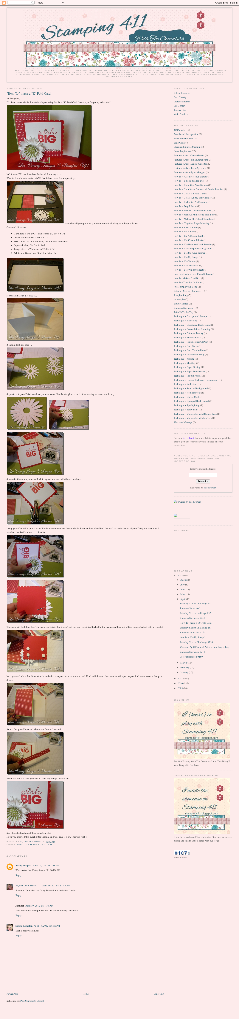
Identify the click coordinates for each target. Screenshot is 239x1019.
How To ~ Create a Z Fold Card (35, 844)
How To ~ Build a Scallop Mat (189, 180)
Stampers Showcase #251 (192, 618)
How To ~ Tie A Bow (184, 231)
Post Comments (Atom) (32, 1000)
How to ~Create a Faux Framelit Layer (193, 274)
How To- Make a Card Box (187, 278)
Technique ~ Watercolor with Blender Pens (195, 413)
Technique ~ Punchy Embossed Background (196, 380)
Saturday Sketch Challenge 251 (196, 627)
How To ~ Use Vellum (184, 261)
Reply (18, 875)
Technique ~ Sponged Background (191, 401)
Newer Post (12, 993)
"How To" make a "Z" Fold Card (196, 622)
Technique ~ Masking (185, 363)
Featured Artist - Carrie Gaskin (189, 155)
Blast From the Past (183, 138)
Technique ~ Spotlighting (187, 405)
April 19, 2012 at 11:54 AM (39, 905)
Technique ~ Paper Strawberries (189, 371)
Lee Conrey (179, 105)
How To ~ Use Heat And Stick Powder (193, 244)
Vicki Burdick (181, 114)
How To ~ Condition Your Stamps (191, 185)
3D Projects (179, 129)
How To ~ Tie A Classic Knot (188, 235)
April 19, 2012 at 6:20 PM (47, 925)
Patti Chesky (180, 97)
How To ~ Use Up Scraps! (192, 637)
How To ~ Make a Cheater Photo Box (192, 210)
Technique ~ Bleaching (185, 320)
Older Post (159, 993)
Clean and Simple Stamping (188, 146)
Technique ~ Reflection (185, 384)
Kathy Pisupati (23, 865)
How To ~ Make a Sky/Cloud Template (193, 218)
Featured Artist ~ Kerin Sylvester (190, 168)
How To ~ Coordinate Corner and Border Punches (199, 189)
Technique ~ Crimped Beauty (188, 333)
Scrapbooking (181, 295)
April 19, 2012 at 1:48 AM (46, 865)
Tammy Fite (180, 110)
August (184, 579)
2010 (180, 683)
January (184, 672)
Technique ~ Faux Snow (186, 346)
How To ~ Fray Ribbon (185, 206)
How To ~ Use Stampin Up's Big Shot (192, 248)
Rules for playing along (185, 286)
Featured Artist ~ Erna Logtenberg (191, 159)
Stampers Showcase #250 (192, 632)
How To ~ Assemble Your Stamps (190, 176)
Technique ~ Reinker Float (187, 392)
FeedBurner (210, 487)
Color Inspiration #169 (191, 656)
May (183, 594)
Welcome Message (183, 422)
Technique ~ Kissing (184, 358)
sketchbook (188, 438)
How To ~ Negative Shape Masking (191, 223)
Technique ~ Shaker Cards (187, 397)
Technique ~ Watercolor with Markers (193, 418)
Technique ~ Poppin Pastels (187, 375)
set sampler (179, 299)
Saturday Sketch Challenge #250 (196, 642)
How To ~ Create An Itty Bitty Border (192, 197)
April (183, 599)
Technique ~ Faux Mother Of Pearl (191, 341)
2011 (180, 678)
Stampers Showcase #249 (192, 651)
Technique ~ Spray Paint (186, 409)
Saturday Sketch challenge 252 (195, 613)
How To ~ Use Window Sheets (189, 269)
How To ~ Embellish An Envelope (191, 202)
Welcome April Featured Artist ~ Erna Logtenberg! (205, 647)
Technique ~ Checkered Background (192, 324)
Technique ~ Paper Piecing (187, 367)
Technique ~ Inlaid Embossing (189, 354)
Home (86, 993)
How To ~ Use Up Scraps (186, 257)
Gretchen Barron (182, 101)
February (185, 667)
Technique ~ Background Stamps (190, 316)
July (182, 584)
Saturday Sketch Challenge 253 (196, 603)
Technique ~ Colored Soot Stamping (192, 329)
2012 (180, 575)
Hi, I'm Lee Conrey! (26, 885)
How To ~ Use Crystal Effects (188, 240)
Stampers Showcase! (190, 608)
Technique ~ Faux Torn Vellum (189, 350)
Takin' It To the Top (183, 312)
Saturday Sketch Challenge (187, 291)
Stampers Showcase (183, 307)
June (183, 589)
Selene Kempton (23, 925)
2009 (180, 688)
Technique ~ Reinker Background (191, 388)
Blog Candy (180, 142)
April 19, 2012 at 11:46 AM (56, 885)
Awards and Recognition (186, 134)
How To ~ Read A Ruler (186, 227)
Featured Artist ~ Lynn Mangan (189, 172)
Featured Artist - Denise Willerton (191, 163)
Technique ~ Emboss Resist (187, 337)
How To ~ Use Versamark (186, 265)
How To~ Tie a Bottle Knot (187, 282)
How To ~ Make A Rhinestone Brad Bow (194, 214)
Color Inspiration (182, 151)
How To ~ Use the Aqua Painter (189, 252)
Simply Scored (181, 303)
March (183, 662)
